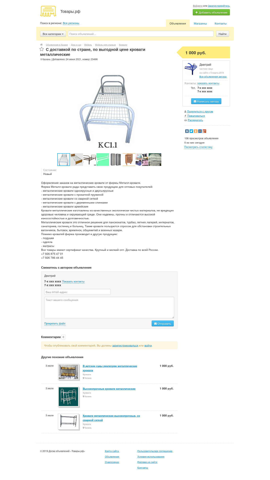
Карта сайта (112, 451)
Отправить (164, 323)
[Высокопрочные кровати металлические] (68, 397)
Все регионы (71, 23)
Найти (223, 34)
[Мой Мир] (200, 131)
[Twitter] (191, 131)
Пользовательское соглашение (155, 451)
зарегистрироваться (125, 345)
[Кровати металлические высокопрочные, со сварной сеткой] (68, 422)
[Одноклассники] (195, 131)
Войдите (198, 5)
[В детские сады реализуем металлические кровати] (68, 372)
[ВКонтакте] (187, 131)
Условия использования (150, 456)
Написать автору (207, 101)
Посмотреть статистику (198, 147)
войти (148, 345)
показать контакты (208, 83)
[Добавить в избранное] (41, 49)
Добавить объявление (213, 12)
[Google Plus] (204, 131)
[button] (76, 159)
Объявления (178, 23)
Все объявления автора (213, 76)
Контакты (221, 23)
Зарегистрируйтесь (219, 5)
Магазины (200, 23)
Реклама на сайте (147, 462)
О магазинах (112, 462)
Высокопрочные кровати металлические (109, 388)
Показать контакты (73, 281)
